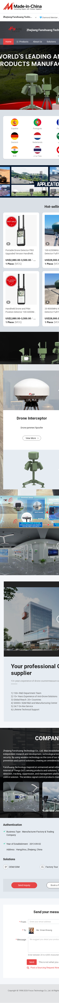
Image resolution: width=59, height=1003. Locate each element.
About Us (37, 41)
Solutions (51, 41)
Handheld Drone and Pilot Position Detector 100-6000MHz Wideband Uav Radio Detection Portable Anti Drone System (21, 310)
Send (31, 962)
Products (23, 41)
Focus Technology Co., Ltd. (39, 990)
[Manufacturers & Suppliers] (23, 6)
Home (8, 41)
